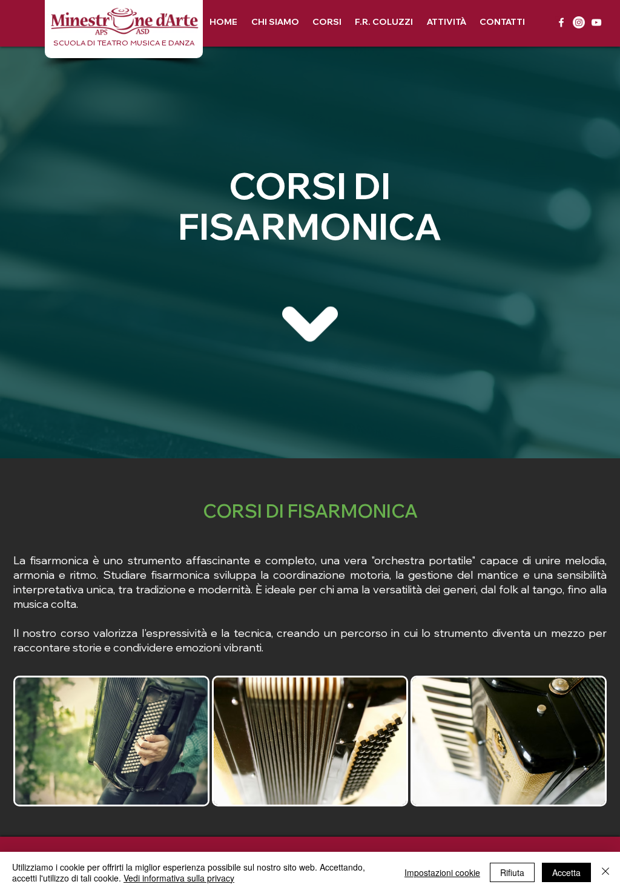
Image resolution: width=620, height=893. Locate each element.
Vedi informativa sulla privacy (179, 878)
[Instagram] (579, 22)
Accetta (566, 872)
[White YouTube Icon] (596, 22)
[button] (327, 21)
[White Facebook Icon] (561, 22)
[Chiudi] (605, 872)
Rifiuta (512, 872)
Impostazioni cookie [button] (442, 872)
